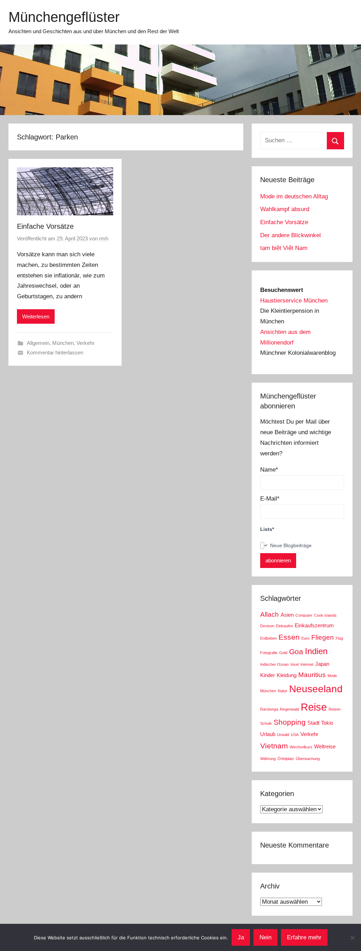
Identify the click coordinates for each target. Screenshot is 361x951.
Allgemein (38, 343)
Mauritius (312, 674)
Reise (314, 707)
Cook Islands (325, 615)
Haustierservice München (294, 300)
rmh (103, 238)
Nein (265, 937)
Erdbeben (268, 638)
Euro (305, 638)
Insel (294, 664)
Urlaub (267, 734)
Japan (322, 664)
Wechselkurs (301, 747)
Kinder (267, 675)
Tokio (327, 723)
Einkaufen (284, 626)
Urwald (283, 734)
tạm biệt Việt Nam (283, 248)
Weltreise (325, 746)
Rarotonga (269, 709)
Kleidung (286, 675)
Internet (306, 664)
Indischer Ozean (274, 664)
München (63, 343)
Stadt (313, 723)
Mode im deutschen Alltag (294, 196)
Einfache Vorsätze (45, 226)
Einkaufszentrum (314, 625)
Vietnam (274, 746)
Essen (289, 637)
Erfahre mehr (304, 937)
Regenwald (289, 709)
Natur (282, 691)
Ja (241, 937)
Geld (283, 653)
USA (295, 734)
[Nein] (352, 937)
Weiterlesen (35, 316)
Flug (339, 638)
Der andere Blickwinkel (290, 235)
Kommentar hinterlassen (55, 352)
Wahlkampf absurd (284, 209)
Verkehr (85, 343)
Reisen (335, 709)
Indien (316, 651)
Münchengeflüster (64, 17)
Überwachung (308, 758)
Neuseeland (316, 688)
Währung (268, 758)
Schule (266, 723)
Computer (303, 615)
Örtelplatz (285, 758)
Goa (296, 651)
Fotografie (268, 653)
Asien (287, 615)
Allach (269, 614)
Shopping (290, 722)
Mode (332, 676)
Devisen (267, 626)
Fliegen (322, 637)
